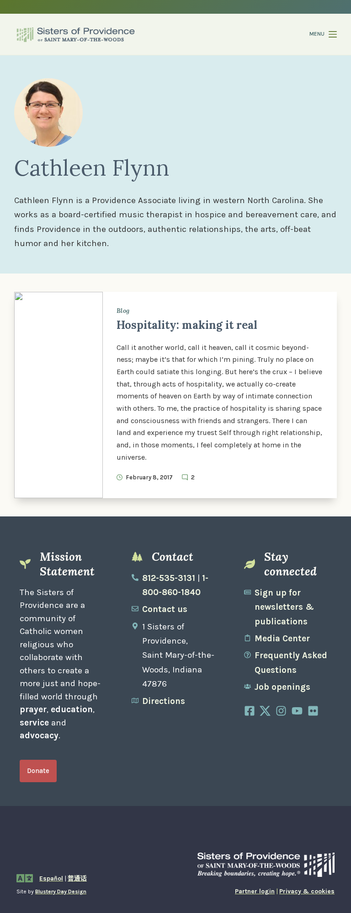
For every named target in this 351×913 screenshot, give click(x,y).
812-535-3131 (168, 578)
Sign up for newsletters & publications (284, 607)
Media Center (282, 639)
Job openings (282, 687)
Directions (163, 701)
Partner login (255, 891)
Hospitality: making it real (187, 325)
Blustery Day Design (60, 891)
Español (51, 878)
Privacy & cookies (307, 891)
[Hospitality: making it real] (58, 395)
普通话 (77, 878)
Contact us (164, 609)
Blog (123, 310)
